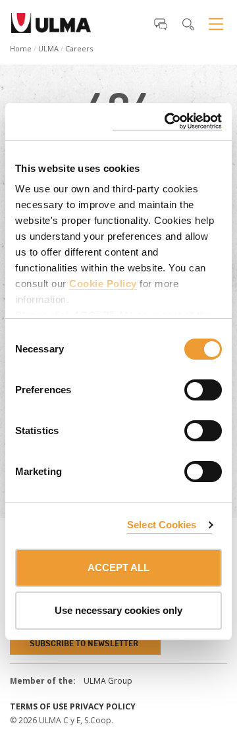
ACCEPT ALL (118, 567)
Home (21, 48)
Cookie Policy (103, 283)
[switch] (187, 388)
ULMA (48, 48)
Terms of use (39, 706)
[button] (160, 23)
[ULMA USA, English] (51, 27)
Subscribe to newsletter (84, 643)
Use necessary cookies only (118, 610)
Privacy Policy (103, 706)
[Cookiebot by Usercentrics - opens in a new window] (167, 121)
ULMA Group (108, 680)
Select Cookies (161, 524)
